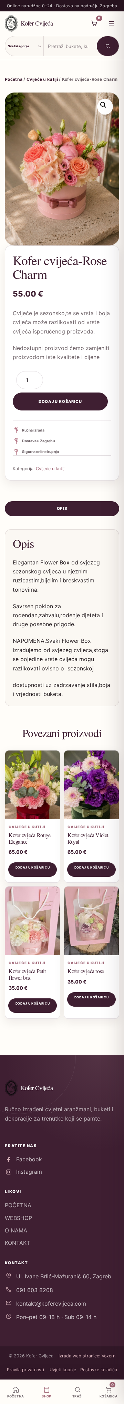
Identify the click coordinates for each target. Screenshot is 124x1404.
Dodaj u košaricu (60, 401)
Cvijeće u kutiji (42, 79)
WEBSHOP (18, 1217)
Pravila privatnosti (25, 1369)
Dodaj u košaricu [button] (33, 867)
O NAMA (16, 1230)
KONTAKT (17, 1242)
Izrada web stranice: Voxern (87, 1355)
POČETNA (18, 1205)
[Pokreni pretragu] (108, 46)
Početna (13, 79)
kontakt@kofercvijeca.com (51, 1303)
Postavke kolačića (98, 1369)
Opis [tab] (62, 508)
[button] (105, 107)
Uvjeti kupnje (63, 1369)
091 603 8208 (34, 1290)
